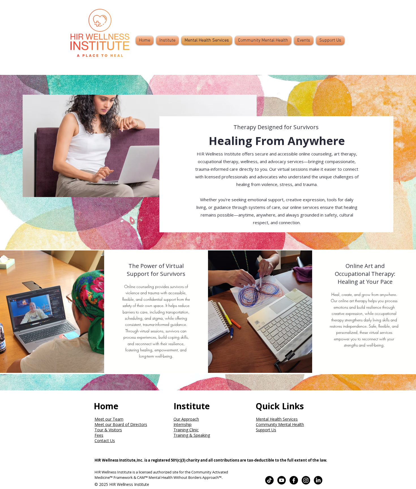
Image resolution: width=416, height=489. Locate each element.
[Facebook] (294, 480)
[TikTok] (269, 480)
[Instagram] (306, 480)
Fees (99, 435)
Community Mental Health (280, 424)
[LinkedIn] (318, 480)
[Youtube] (281, 480)
